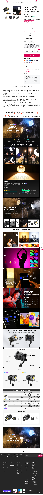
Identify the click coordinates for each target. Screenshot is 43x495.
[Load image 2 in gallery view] (10, 17)
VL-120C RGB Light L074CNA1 (27, 25)
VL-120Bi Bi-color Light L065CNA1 (28, 22)
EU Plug (29, 35)
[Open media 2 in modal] (17, 10)
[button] (36, 1)
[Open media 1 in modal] (7, 10)
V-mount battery (21, 96)
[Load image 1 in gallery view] (6, 17)
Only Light (29, 30)
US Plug (29, 33)
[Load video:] (21, 437)
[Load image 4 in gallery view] (17, 17)
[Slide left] (4, 18)
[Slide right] (20, 18)
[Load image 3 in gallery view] (13, 17)
